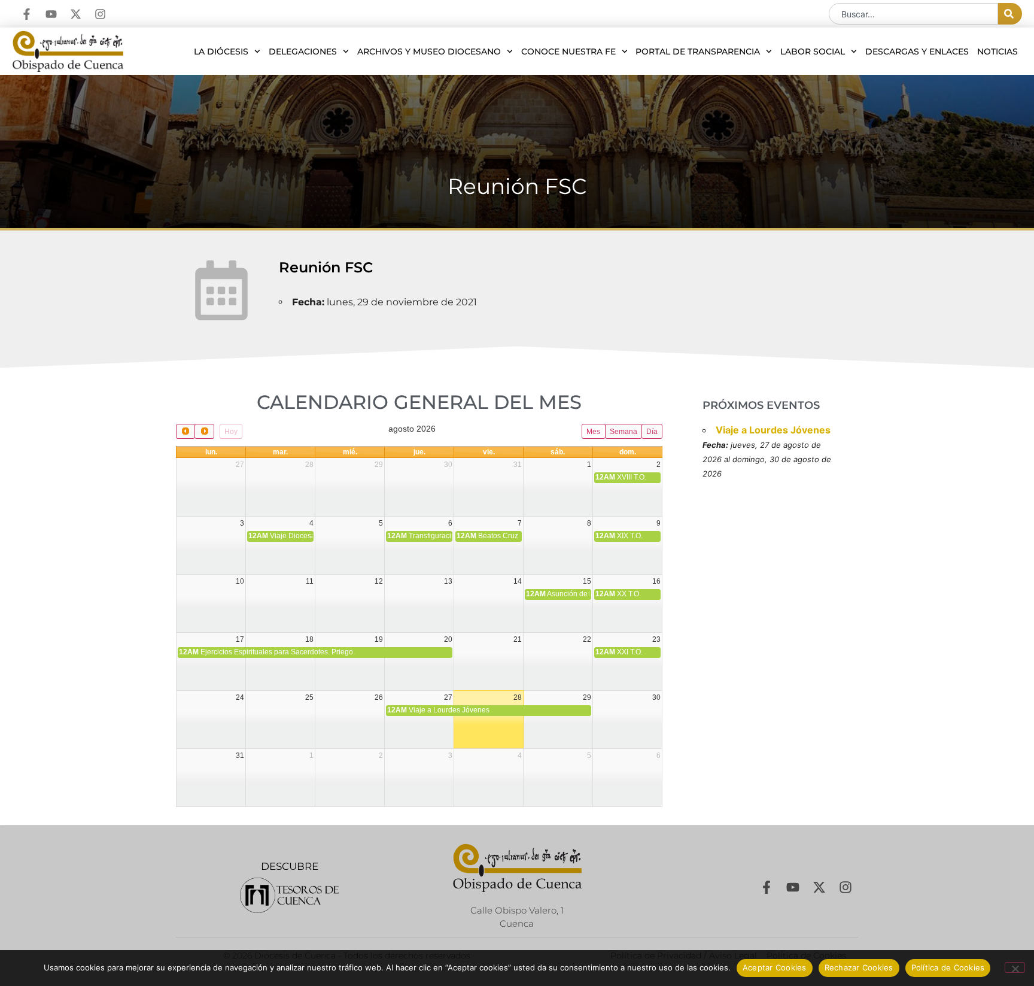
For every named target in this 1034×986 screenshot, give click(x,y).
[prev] (185, 431)
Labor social (812, 51)
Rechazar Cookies (859, 967)
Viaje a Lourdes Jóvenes (773, 430)
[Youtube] (51, 14)
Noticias (997, 51)
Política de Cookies (948, 967)
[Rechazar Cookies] (1015, 967)
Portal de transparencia (697, 51)
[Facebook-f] (26, 14)
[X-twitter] (75, 14)
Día (652, 431)
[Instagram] (100, 14)
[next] (204, 431)
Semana (623, 431)
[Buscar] (1010, 14)
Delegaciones (303, 51)
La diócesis (221, 51)
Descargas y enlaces (917, 51)
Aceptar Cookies (775, 967)
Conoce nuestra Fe (568, 51)
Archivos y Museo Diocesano (429, 51)
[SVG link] (289, 895)
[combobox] (913, 14)
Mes (593, 431)
